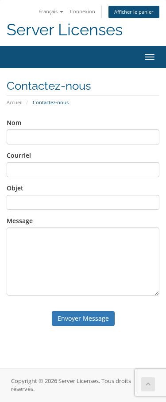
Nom (14, 122)
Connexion (82, 11)
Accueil (15, 102)
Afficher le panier (134, 11)
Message (20, 220)
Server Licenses (65, 29)
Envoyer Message (83, 318)
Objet (15, 188)
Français (49, 11)
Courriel (19, 155)
